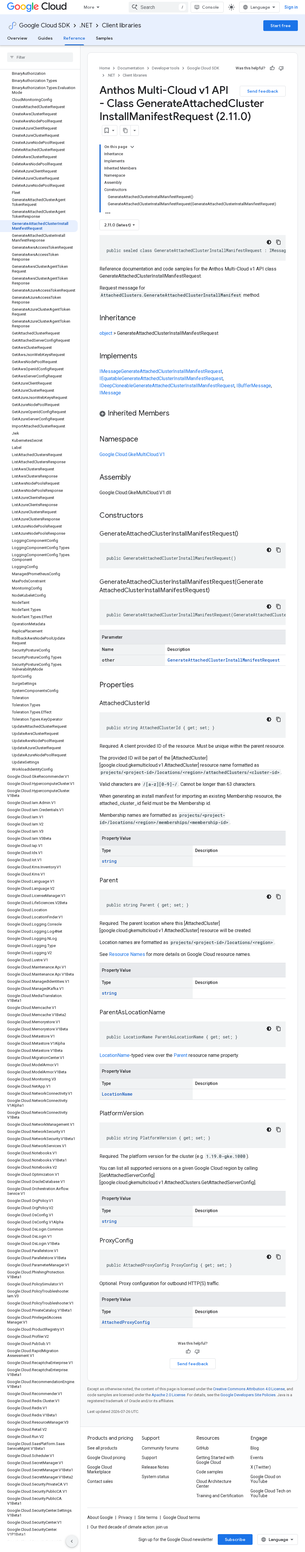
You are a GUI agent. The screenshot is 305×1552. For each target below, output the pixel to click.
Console (210, 7)
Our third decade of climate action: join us (129, 1527)
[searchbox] (40, 57)
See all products (102, 1448)
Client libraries (121, 25)
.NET (86, 25)
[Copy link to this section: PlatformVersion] (149, 1113)
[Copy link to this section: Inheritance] (142, 318)
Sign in (291, 7)
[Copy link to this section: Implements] (143, 356)
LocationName (114, 1055)
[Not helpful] (281, 68)
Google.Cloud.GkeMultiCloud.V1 (132, 454)
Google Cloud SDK (44, 25)
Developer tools (165, 68)
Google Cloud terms (181, 1517)
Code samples (209, 1471)
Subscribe (235, 1539)
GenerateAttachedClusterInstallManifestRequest (171, 371)
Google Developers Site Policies (248, 1395)
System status (155, 1476)
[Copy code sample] (278, 242)
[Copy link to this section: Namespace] (144, 439)
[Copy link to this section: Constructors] (151, 516)
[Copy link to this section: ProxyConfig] (139, 1241)
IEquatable (110, 378)
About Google (100, 1517)
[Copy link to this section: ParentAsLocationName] (171, 1012)
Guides (45, 38)
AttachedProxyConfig (126, 1322)
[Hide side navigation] (72, 1541)
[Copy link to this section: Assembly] (137, 477)
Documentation (131, 68)
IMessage (110, 371)
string (109, 861)
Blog (254, 1448)
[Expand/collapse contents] (132, 146)
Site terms (148, 1517)
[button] (192, 414)
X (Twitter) (260, 1467)
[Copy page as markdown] (125, 130)
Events (256, 1457)
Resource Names (127, 954)
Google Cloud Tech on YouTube (270, 1493)
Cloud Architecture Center (213, 1484)
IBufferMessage (253, 385)
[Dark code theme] (269, 242)
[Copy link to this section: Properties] (141, 685)
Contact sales (100, 1481)
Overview (17, 38)
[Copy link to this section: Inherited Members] (175, 413)
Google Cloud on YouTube (265, 1479)
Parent (180, 1055)
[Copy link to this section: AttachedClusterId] (155, 703)
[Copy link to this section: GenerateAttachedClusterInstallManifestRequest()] (244, 534)
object (105, 333)
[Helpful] (272, 68)
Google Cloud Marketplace (99, 1469)
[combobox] (158, 7)
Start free (280, 25)
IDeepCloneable (116, 385)
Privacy (125, 1517)
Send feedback (262, 91)
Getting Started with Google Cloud (215, 1460)
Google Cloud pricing (106, 1457)
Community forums (160, 1448)
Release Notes (155, 1467)
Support (149, 1457)
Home (104, 68)
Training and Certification (219, 1495)
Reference (74, 38)
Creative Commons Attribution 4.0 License (249, 1389)
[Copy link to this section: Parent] (124, 880)
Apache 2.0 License (168, 1395)
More (89, 7)
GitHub (202, 1448)
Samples (104, 38)
